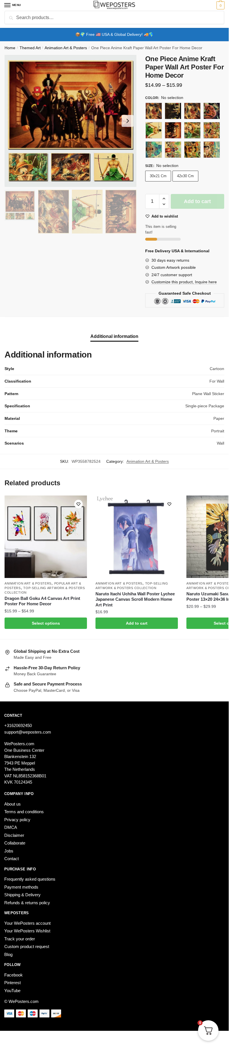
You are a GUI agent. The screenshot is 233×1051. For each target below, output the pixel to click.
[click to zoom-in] (70, 121)
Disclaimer (14, 835)
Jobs (8, 850)
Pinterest (12, 982)
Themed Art (30, 48)
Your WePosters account (27, 923)
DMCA (10, 827)
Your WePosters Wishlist (27, 930)
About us (12, 804)
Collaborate (14, 843)
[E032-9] (211, 149)
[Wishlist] (78, 504)
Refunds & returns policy (27, 902)
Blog (8, 954)
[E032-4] (192, 130)
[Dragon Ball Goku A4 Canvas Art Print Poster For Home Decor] (46, 536)
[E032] (153, 110)
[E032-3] (173, 130)
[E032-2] (153, 130)
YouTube (12, 990)
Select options (46, 623)
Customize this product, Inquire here (184, 282)
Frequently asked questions (29, 879)
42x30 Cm (185, 176)
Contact (11, 858)
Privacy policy (17, 819)
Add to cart (197, 201)
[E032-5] (211, 130)
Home (10, 48)
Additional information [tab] (114, 336)
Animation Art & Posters (66, 48)
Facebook (13, 974)
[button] (164, 199)
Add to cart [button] (136, 623)
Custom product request (26, 946)
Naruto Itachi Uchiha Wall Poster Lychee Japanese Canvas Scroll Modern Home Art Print (135, 599)
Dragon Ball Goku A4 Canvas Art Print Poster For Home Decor (42, 601)
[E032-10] (173, 110)
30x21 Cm (158, 176)
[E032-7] (173, 149)
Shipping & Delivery (22, 894)
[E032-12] (211, 110)
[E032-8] (192, 149)
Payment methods (21, 887)
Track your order (19, 938)
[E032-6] (153, 149)
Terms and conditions (24, 811)
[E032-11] (192, 110)
